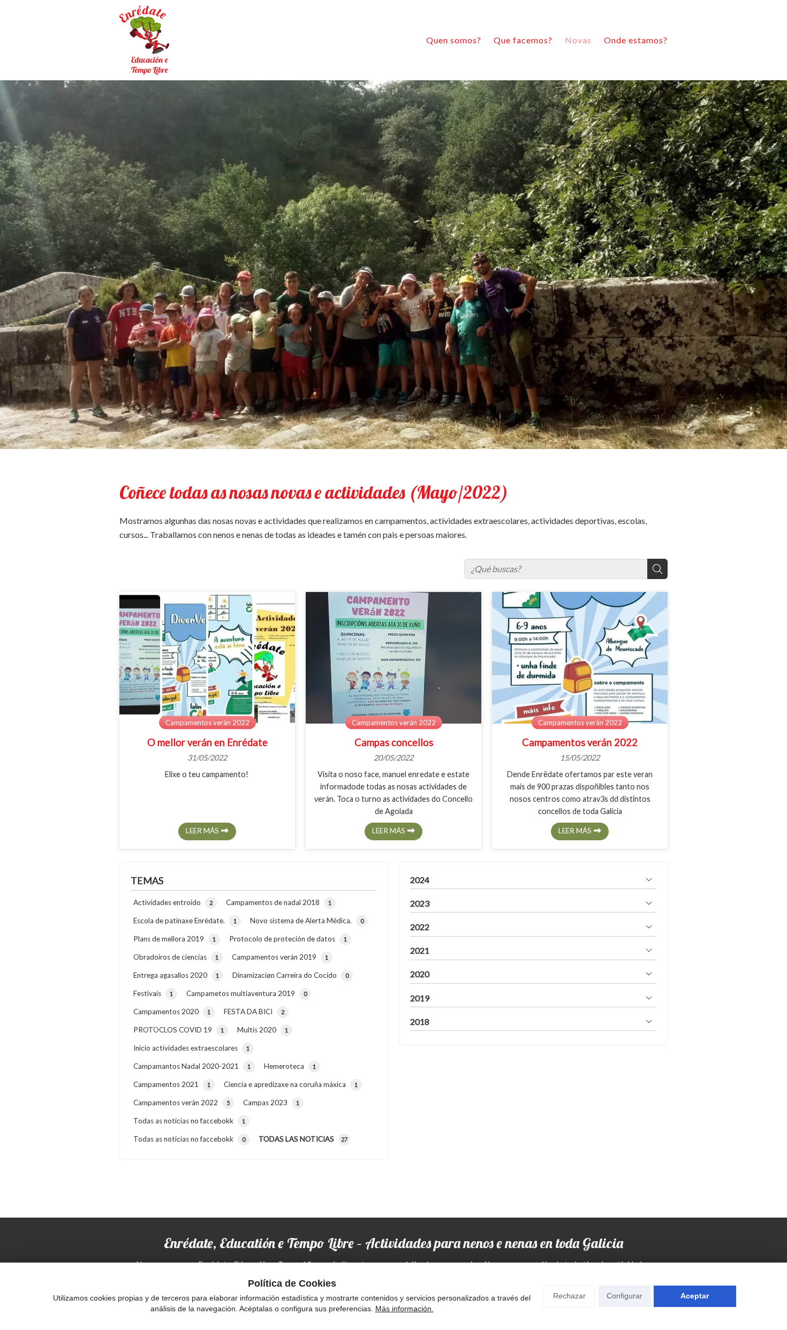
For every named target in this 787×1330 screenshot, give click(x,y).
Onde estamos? (636, 40)
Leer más (202, 830)
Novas (578, 40)
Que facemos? (523, 40)
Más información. (404, 1308)
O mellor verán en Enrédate (207, 742)
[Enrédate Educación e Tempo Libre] (144, 40)
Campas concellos (393, 742)
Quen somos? (453, 40)
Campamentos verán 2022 (207, 722)
